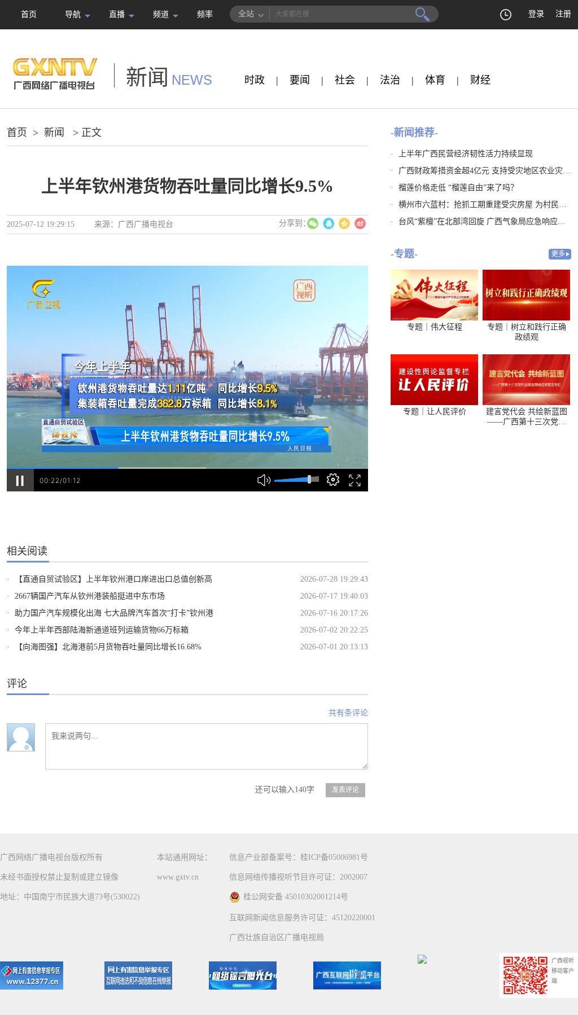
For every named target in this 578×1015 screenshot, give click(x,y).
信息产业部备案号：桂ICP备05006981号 (298, 857)
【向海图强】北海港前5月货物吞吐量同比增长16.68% (108, 647)
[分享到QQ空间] (344, 223)
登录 (536, 14)
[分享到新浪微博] (360, 223)
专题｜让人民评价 (434, 411)
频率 (205, 14)
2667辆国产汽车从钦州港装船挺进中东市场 (90, 596)
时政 (254, 80)
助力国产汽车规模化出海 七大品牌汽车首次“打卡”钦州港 (114, 613)
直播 (117, 14)
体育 (435, 80)
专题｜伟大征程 (434, 327)
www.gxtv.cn (178, 877)
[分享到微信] (312, 223)
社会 (345, 80)
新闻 (54, 132)
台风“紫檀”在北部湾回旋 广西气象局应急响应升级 (486, 221)
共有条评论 (348, 713)
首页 (29, 14)
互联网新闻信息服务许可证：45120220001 (302, 917)
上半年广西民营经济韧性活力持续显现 (466, 154)
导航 (73, 14)
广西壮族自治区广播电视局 (276, 937)
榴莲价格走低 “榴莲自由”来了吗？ (458, 187)
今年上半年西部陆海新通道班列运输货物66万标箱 (102, 630)
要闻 (300, 80)
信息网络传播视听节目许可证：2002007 (298, 877)
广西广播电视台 (145, 224)
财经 (480, 80)
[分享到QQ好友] (328, 223)
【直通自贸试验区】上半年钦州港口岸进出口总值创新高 (113, 579)
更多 (558, 254)
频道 (161, 14)
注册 (563, 14)
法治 (390, 80)
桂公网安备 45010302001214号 (295, 897)
